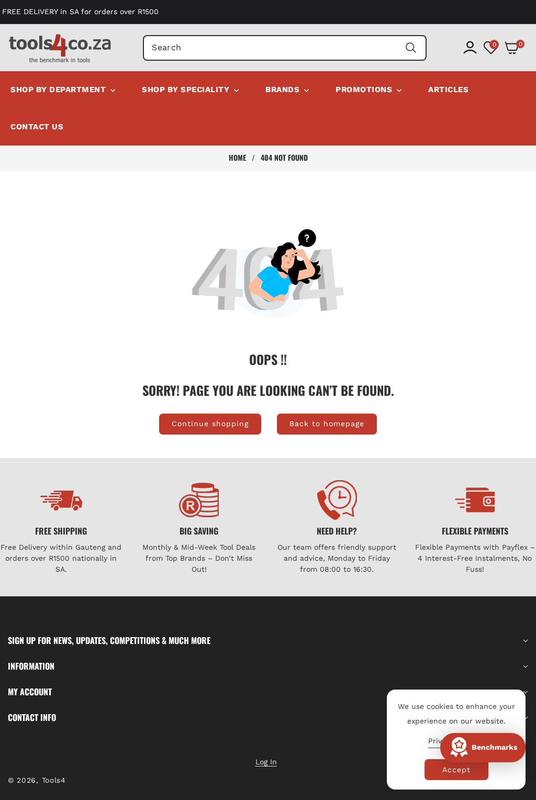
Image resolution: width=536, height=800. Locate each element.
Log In (266, 762)
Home (237, 157)
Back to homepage (326, 423)
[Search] (411, 48)
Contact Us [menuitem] (36, 126)
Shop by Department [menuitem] (58, 89)
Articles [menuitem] (448, 89)
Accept (456, 769)
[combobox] (285, 48)
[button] (516, 47)
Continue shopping (210, 423)
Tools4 (54, 780)
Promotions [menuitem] (364, 89)
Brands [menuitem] (282, 89)
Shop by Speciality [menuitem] (185, 89)
